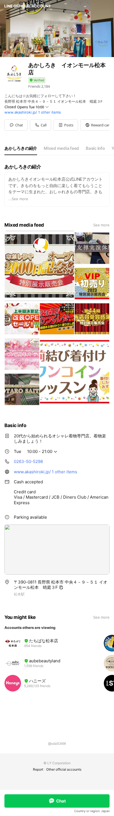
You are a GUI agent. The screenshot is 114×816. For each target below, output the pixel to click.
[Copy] (61, 587)
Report (38, 769)
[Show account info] (36, 80)
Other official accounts (63, 769)
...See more (18, 199)
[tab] (20, 148)
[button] (65, 125)
